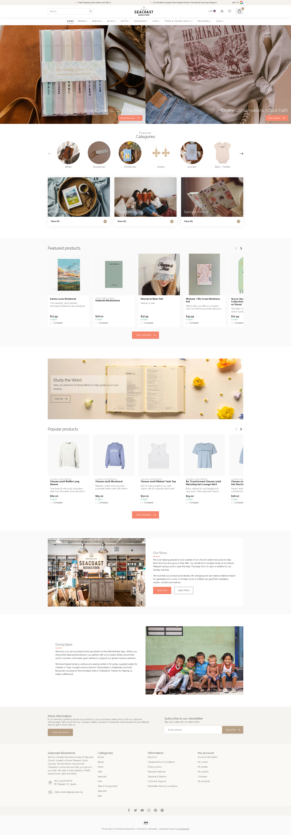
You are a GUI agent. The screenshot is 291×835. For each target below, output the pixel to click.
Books (82, 21)
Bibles (96, 21)
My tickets (203, 767)
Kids (155, 21)
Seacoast (140, 21)
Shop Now (162, 590)
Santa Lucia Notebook (63, 299)
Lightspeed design (166, 829)
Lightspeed (152, 829)
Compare (58, 323)
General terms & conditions (161, 762)
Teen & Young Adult (178, 21)
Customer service (60, 732)
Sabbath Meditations (107, 300)
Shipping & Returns (157, 776)
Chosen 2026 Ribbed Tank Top (158, 481)
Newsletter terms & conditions (162, 786)
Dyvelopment (183, 829)
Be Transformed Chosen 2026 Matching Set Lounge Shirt (203, 483)
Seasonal (203, 21)
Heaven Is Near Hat (152, 299)
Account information (208, 757)
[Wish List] (229, 11)
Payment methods (157, 771)
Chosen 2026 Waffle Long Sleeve (64, 483)
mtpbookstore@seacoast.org (68, 792)
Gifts (124, 21)
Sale (219, 21)
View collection (143, 335)
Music (111, 21)
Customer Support (157, 781)
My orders (203, 762)
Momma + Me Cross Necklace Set (203, 300)
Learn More (183, 590)
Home (70, 21)
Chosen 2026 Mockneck (109, 481)
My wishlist (203, 771)
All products (204, 781)
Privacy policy (155, 767)
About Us (152, 757)
